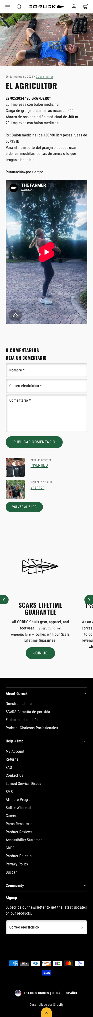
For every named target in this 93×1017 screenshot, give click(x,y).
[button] (7, 6)
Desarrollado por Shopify (47, 1004)
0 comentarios (44, 76)
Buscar (11, 872)
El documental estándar (25, 719)
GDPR (10, 848)
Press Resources (19, 824)
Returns (12, 759)
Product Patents (19, 856)
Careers (12, 815)
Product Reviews (19, 832)
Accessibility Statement (25, 840)
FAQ (9, 767)
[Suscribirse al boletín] (82, 927)
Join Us (40, 653)
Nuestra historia (19, 703)
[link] (74, 6)
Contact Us (14, 775)
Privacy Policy (17, 864)
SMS (9, 791)
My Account (15, 751)
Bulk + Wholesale (19, 807)
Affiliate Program (19, 799)
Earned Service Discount (25, 783)
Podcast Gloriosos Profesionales (32, 728)
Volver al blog (24, 507)
